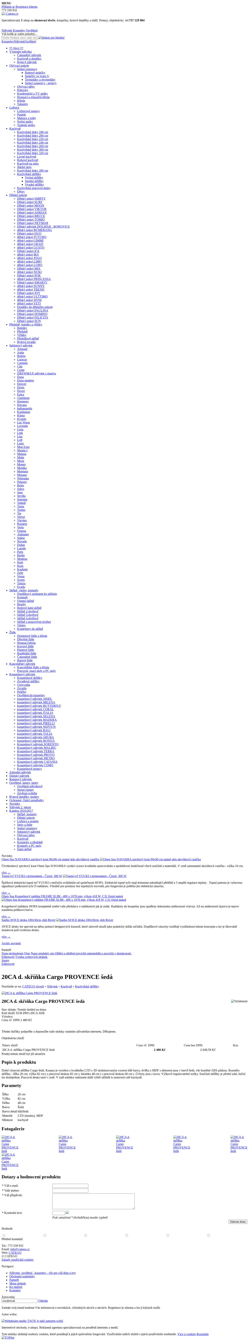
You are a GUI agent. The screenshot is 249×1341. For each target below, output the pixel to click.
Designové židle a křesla (32, 635)
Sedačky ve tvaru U (37, 76)
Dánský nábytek (19, 775)
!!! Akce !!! (16, 48)
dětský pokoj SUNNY (31, 286)
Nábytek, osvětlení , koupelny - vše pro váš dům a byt (42, 1273)
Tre (19, 513)
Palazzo (22, 482)
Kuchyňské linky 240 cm (32, 142)
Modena (22, 558)
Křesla (21, 100)
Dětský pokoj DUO (29, 233)
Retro (20, 485)
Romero (22, 524)
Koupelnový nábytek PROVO (36, 754)
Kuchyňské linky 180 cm (32, 132)
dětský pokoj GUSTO (30, 247)
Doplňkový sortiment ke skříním (37, 593)
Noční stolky (25, 121)
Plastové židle (25, 649)
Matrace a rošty (26, 118)
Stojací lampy (25, 789)
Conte (21, 370)
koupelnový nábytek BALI (33, 730)
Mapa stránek (17, 1283)
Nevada (22, 541)
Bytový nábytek (27, 62)
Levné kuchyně (26, 156)
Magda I (22, 450)
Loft (19, 440)
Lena (20, 429)
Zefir (20, 572)
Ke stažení (15, 1287)
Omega (21, 531)
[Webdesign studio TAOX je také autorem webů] (32, 1321)
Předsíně (22, 331)
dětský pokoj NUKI (29, 272)
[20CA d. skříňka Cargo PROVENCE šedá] (29, 993)
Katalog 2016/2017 (21, 810)
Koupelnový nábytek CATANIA (37, 761)
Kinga (21, 415)
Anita (20, 352)
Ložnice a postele (28, 821)
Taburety (22, 104)
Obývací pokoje (19, 65)
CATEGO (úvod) (33, 986)
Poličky (21, 691)
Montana (22, 471)
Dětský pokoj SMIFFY (31, 198)
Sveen (21, 579)
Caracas (22, 359)
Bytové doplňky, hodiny (24, 796)
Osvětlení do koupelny (31, 695)
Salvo (20, 489)
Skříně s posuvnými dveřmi (34, 621)
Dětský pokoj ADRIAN (32, 212)
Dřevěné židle (25, 639)
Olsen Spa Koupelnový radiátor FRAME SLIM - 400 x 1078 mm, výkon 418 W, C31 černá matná (62, 896)
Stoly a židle (24, 824)
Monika (22, 468)
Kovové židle (25, 646)
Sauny (5, 960)
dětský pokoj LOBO (29, 265)
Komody (22, 597)
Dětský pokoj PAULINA (32, 310)
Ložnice (14, 107)
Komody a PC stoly (29, 845)
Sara (20, 492)
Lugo (20, 443)
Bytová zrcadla (26, 342)
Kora (20, 565)
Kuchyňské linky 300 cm (32, 149)
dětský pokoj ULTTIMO (32, 296)
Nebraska (23, 478)
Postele (21, 114)
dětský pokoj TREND (30, 289)
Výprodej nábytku (20, 51)
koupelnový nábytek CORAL (35, 709)
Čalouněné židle (27, 656)
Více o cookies (186, 1334)
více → (6, 872)
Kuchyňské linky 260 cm (32, 146)
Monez (21, 464)
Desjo (20, 387)
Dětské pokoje (18, 195)
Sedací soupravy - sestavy (41, 83)
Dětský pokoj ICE (28, 251)
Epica (20, 394)
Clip (19, 366)
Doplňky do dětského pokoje (35, 307)
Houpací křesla (26, 642)
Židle (12, 632)
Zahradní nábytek (20, 772)
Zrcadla (21, 688)
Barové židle (25, 660)
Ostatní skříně (25, 600)
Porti (20, 562)
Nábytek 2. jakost (20, 807)
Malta (20, 457)
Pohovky (22, 90)
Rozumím (202, 1334)
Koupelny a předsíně (30, 842)
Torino (21, 510)
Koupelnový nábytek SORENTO (38, 744)
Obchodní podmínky (22, 1276)
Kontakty (15, 1290)
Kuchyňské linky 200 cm (32, 135)
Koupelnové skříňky (29, 677)
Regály (21, 604)
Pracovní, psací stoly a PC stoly (36, 670)
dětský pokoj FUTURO (31, 237)
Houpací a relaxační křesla (33, 97)
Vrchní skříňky (34, 177)
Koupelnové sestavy (29, 768)
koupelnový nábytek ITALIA (35, 712)
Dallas (21, 545)
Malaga (21, 454)
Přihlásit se (8, 6)
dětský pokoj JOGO (29, 258)
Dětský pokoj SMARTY (32, 282)
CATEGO (15, 1252)
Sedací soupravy (27, 69)
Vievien (22, 520)
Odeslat (43, 1300)
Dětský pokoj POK (29, 275)
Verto (20, 527)
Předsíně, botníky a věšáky (25, 324)
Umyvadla (23, 684)
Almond (22, 349)
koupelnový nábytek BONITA (36, 740)
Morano (22, 475)
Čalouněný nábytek (29, 55)
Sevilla (21, 496)
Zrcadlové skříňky (28, 681)
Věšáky (21, 335)
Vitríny (21, 625)
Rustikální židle (26, 653)
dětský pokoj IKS (28, 254)
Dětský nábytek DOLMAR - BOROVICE (43, 226)
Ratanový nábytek (20, 779)
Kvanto (21, 419)
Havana (22, 405)
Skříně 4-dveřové (27, 618)
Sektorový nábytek (20, 345)
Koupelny (19, 30)
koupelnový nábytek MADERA (37, 719)
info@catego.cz (20, 1249)
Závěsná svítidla (27, 793)
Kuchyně (15, 128)
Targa (20, 506)
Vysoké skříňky (34, 184)
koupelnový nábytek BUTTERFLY (39, 705)
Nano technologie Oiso (16, 953)
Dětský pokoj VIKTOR (31, 209)
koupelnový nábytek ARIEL (34, 698)
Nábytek (7, 30)
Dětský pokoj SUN (29, 321)
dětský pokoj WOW (29, 300)
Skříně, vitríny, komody (23, 590)
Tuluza (21, 583)
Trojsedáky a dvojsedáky (40, 79)
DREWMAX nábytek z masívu (36, 373)
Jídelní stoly (24, 167)
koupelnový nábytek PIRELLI (36, 723)
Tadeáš (21, 503)
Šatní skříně (24, 849)
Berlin (21, 555)
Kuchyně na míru (28, 163)
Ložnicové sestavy (28, 111)
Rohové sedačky (35, 72)
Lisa (19, 436)
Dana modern (25, 380)
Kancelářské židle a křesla (33, 667)
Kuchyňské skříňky (29, 174)
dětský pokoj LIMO (29, 261)
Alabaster (23, 534)
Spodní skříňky (34, 181)
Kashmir (22, 569)
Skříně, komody (27, 814)
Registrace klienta (26, 6)
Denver (21, 384)
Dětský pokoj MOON (30, 205)
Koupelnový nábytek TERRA (35, 751)
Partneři (14, 1280)
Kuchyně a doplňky (29, 58)
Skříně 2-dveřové (27, 611)
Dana (20, 377)
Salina (21, 538)
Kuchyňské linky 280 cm (32, 170)
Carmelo (22, 363)
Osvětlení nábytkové (29, 786)
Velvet (21, 517)
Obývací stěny (26, 86)
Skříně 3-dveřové (27, 614)
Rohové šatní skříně (29, 607)
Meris (20, 461)
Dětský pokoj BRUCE (31, 216)
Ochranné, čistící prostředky (26, 800)
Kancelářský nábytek (22, 663)
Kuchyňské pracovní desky (34, 188)
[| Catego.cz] (10, 13)
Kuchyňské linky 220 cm (32, 139)
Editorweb (8, 957)
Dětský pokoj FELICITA (32, 317)
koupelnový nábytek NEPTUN (36, 726)
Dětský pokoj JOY (28, 293)
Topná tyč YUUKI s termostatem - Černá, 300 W (32, 876)
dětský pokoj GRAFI (30, 244)
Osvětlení (32, 30)
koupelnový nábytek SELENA (36, 716)
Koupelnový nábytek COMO (35, 765)
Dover (21, 391)
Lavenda (22, 426)
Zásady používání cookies (17, 1259)
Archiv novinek (11, 943)
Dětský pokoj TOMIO (31, 219)
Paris (20, 552)
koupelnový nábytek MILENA (36, 702)
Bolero (21, 356)
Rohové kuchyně (27, 160)
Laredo (21, 548)
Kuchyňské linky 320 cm (32, 153)
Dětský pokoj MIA (28, 268)
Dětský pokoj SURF (29, 202)
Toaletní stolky (26, 125)
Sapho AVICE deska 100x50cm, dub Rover (28, 920)
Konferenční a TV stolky (32, 93)
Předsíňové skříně (28, 338)
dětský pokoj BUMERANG (34, 230)
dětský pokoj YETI (29, 303)
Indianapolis (24, 408)
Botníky (22, 328)
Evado (21, 586)
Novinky (14, 803)
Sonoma (22, 499)
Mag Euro (23, 447)
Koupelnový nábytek (22, 674)
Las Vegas (23, 422)
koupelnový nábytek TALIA (34, 733)
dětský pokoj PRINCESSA (34, 279)
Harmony (23, 401)
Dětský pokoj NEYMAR (32, 223)
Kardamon (23, 412)
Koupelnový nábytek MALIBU (36, 747)
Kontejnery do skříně (30, 628)
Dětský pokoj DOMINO (32, 314)
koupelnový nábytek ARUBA (35, 737)
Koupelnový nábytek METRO (36, 758)
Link (20, 433)
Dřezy (21, 191)
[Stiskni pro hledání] (51, 37)
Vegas (21, 576)
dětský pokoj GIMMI (30, 240)
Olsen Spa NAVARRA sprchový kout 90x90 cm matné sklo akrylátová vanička (50, 859)
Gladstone (23, 398)
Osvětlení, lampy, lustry (23, 782)
